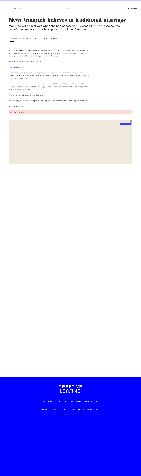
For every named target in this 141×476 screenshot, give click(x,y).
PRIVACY (89, 409)
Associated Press (25, 50)
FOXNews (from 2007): (16, 67)
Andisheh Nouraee (18, 38)
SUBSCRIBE (134, 8)
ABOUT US (55, 409)
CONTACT (64, 409)
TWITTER (62, 402)
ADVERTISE (45, 409)
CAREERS (81, 409)
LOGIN (127, 8)
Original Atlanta (70, 8)
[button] (131, 121)
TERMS (97, 409)
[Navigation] (5, 9)
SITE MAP (72, 409)
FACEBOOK (48, 402)
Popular (15, 8)
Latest (21, 8)
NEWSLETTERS (91, 402)
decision (34, 53)
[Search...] (9, 9)
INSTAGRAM (75, 402)
